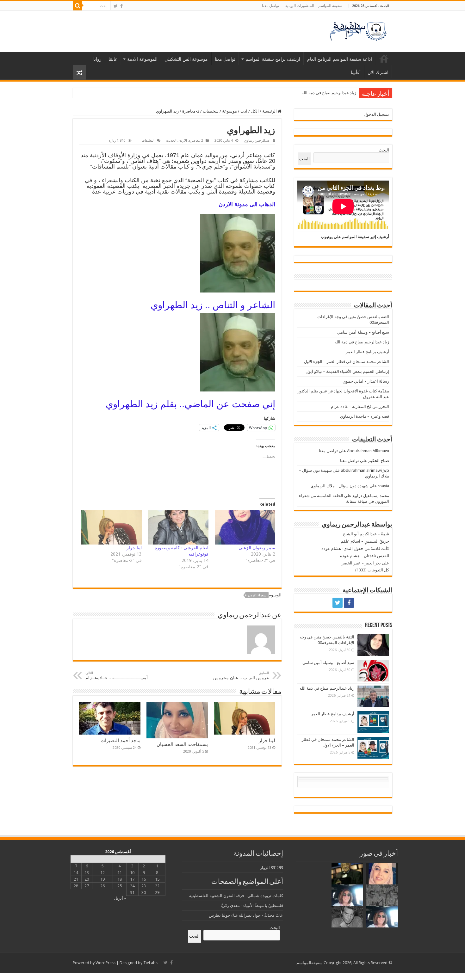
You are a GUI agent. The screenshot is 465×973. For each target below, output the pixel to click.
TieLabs (150, 962)
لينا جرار (134, 547)
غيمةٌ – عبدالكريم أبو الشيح (366, 534)
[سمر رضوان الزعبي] (245, 527)
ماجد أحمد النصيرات (120, 740)
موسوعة (229, 111)
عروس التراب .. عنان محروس (241, 675)
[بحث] (77, 5)
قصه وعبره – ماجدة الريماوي (364, 416)
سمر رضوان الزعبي (257, 547)
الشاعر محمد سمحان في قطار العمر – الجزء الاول (346, 361)
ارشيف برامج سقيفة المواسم (272, 59)
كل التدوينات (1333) (372, 570)
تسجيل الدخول (376, 114)
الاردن (182, 141)
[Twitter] (115, 6)
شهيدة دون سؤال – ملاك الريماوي (340, 485)
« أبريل (120, 898)
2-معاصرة (190, 111)
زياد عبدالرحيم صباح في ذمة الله (361, 342)
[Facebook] (121, 6)
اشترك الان (378, 72)
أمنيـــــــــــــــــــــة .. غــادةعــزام (116, 675)
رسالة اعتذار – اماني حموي (366, 381)
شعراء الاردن (257, 595)
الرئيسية (384, 58)
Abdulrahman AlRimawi (368, 450)
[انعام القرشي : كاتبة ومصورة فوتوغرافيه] (178, 527)
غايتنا (112, 59)
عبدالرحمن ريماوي (257, 141)
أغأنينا (356, 72)
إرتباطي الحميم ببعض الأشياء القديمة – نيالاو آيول (347, 371)
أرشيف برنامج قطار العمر (334, 92)
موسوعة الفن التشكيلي (186, 59)
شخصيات (211, 111)
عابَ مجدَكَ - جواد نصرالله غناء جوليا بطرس (246, 915)
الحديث (171, 141)
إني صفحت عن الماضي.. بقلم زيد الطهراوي (190, 404)
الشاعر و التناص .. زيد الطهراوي (213, 305)
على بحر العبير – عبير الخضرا (364, 563)
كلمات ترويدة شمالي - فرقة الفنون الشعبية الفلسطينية (236, 895)
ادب (243, 111)
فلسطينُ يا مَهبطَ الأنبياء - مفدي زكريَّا (251, 905)
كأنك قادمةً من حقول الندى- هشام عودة (355, 548)
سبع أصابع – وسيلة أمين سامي (363, 332)
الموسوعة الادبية (142, 59)
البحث (384, 150)
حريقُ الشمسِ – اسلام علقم (365, 541)
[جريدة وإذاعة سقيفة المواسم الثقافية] (357, 30)
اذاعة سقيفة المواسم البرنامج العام (339, 59)
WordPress (105, 962)
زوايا (97, 59)
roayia (383, 485)
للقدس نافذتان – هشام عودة (364, 555)
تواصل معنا (270, 5)
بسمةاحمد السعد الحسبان (182, 744)
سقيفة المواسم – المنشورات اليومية (313, 5)
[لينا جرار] (111, 527)
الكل (255, 111)
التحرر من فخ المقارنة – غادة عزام (360, 406)
